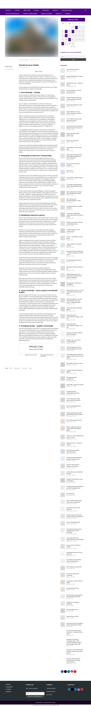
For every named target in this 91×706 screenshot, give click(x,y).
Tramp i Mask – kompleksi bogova (74, 177)
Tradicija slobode (46, 13)
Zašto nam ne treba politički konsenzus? (46, 355)
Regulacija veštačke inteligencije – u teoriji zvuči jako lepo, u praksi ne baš (74, 253)
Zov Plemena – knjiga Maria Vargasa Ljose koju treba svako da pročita (74, 215)
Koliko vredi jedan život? (72, 140)
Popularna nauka (67, 10)
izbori (11, 368)
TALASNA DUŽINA (51, 688)
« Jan (71, 46)
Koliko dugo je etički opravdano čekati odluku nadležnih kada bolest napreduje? (74, 156)
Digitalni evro (69, 170)
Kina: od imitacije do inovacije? (74, 420)
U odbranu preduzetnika (72, 588)
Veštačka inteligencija (12, 13)
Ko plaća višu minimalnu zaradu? (74, 104)
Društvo (55, 10)
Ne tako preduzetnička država (73, 260)
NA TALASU (49, 694)
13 (66, 35)
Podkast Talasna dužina (30, 13)
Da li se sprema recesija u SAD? (74, 566)
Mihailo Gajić (8, 66)
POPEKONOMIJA (51, 691)
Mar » (74, 46)
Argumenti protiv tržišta (72, 616)
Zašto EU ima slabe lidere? (72, 69)
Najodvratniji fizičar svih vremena (74, 76)
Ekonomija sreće (70, 493)
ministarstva (17, 368)
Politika (36, 10)
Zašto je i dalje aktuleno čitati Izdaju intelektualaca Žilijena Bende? (73, 428)
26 (62, 43)
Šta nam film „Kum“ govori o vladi (74, 363)
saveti (30, 368)
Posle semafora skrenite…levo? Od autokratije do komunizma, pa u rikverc (75, 292)
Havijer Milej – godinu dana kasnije (75, 384)
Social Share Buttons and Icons (39, 705)
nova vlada (24, 368)
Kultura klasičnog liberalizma (73, 406)
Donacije (58, 13)
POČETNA (8, 10)
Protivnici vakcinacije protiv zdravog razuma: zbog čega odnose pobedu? (73, 660)
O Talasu (17, 10)
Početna (8, 684)
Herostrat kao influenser (31, 354)
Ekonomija (46, 10)
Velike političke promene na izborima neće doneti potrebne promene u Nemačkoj (74, 276)
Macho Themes (51, 702)
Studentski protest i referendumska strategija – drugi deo (74, 316)
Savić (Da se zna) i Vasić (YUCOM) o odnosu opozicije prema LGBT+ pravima (74, 651)
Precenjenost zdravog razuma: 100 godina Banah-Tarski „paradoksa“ (74, 530)
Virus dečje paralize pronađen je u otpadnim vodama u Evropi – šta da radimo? (75, 356)
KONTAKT (67, 13)
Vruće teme (27, 10)
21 (69, 39)
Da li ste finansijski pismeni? (73, 522)
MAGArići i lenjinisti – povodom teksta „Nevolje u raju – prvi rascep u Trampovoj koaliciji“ (74, 300)
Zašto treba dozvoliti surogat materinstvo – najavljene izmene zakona (74, 632)
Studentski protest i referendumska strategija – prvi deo (74, 325)
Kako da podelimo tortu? (72, 609)
